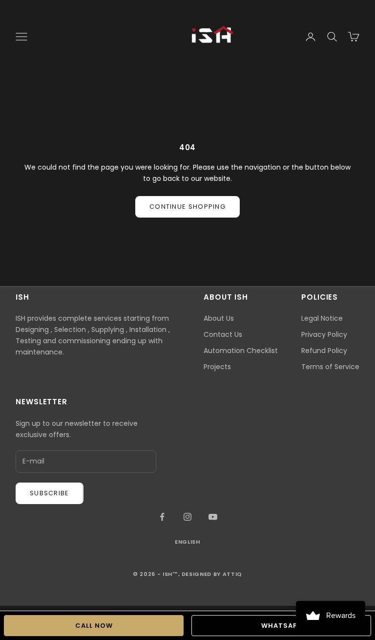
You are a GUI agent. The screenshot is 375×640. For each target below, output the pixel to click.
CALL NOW (94, 625)
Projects (217, 367)
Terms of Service (330, 367)
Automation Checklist (241, 350)
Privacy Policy (324, 334)
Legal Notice (322, 318)
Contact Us (223, 334)
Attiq (232, 574)
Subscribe (49, 493)
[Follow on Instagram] (187, 517)
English (187, 542)
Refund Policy (324, 350)
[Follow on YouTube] (213, 517)
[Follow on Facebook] (162, 517)
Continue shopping (187, 206)
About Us (219, 318)
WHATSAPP (281, 625)
